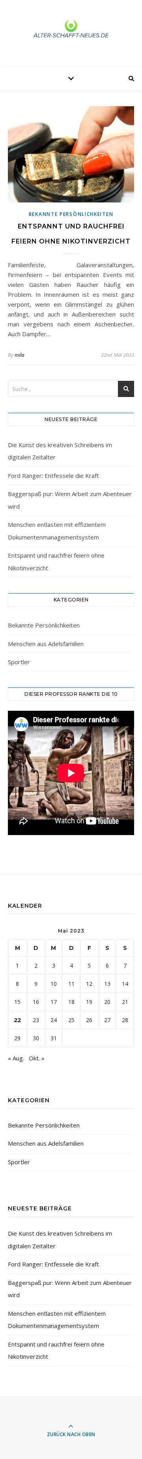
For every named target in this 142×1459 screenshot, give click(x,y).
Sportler (19, 662)
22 (17, 1020)
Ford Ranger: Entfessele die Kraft (53, 475)
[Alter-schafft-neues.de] (71, 31)
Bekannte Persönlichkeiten (71, 214)
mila (19, 354)
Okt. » (37, 1058)
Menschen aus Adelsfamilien (46, 644)
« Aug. (16, 1058)
